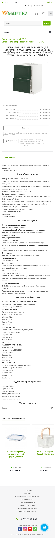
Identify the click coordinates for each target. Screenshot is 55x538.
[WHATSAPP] (35, 529)
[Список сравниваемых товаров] (36, 14)
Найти (46, 23)
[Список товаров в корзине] (51, 15)
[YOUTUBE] (30, 529)
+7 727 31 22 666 (10, 2)
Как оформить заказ (27, 511)
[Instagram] (25, 529)
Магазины (27, 493)
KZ (48, 2)
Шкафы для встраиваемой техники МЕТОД (23, 42)
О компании (27, 491)
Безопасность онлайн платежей (27, 496)
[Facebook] (20, 529)
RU (51, 2)
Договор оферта (27, 499)
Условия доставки (27, 502)
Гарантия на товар (27, 505)
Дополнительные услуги (27, 508)
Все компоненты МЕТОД (14, 39)
